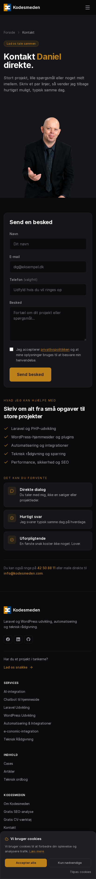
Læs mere (36, 851)
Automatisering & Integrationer (27, 723)
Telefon (24, 280)
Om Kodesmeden (17, 804)
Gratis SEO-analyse (18, 812)
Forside (9, 32)
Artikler (9, 771)
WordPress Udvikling (19, 715)
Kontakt (10, 827)
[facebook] (8, 639)
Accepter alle (26, 863)
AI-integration (14, 691)
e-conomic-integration (21, 731)
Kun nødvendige (70, 863)
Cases (8, 763)
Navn (14, 234)
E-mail (15, 257)
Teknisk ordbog (16, 779)
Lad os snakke (15, 667)
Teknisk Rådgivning (18, 739)
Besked (16, 302)
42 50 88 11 (46, 568)
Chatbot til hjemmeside (21, 699)
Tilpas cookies (80, 872)
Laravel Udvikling (17, 707)
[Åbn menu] (87, 7)
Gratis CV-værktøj (17, 820)
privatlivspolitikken (55, 349)
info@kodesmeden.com (23, 573)
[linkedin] (18, 639)
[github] (28, 639)
